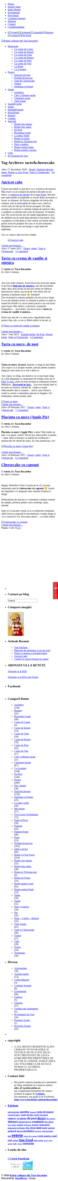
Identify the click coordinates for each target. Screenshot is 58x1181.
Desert (11, 72)
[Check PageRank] (18, 1158)
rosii (10, 1140)
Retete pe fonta (21, 138)
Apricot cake (12, 182)
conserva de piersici (20, 194)
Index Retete (14, 9)
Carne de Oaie (21, 733)
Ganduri (18, 1003)
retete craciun (21, 849)
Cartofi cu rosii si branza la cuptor (31, 659)
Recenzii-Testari (22, 1026)
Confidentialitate (16, 27)
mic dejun (31, 1128)
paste (44, 1128)
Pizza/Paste (13, 112)
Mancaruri (13, 46)
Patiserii (18, 826)
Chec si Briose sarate (24, 95)
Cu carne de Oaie (23, 55)
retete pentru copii (47, 1136)
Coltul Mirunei (21, 979)
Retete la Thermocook (25, 141)
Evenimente (14, 12)
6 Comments (21, 458)
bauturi (33, 1112)
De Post (18, 130)
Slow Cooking (21, 906)
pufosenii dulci (47, 1131)
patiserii (12, 1131)
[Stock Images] (16, 635)
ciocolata (43, 1115)
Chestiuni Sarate (22, 762)
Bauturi (11, 115)
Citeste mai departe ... (12, 245)
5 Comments (21, 251)
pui (9, 1136)
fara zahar (12, 1125)
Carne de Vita (21, 751)
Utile (10, 153)
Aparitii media (28, 334)
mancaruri (44, 1125)
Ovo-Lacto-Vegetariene (26, 814)
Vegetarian (19, 953)
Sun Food (41, 194)
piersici (20, 1131)
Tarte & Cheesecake (24, 80)
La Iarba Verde (21, 135)
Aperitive (19, 92)
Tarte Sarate (20, 924)
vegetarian (28, 1143)
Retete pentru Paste (24, 147)
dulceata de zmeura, (24, 285)
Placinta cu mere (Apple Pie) (25, 417)
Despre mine (14, 6)
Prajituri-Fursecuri (23, 78)
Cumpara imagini (16, 18)
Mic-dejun (19, 808)
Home (11, 4)
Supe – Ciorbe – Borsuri (26, 918)
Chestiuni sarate (22, 98)
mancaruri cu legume (16, 1128)
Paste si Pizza (21, 820)
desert (41, 1118)
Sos (16, 912)
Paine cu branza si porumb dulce (30, 653)
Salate (11, 106)
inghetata (27, 1125)
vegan (19, 1144)
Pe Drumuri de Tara (18, 155)
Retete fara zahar (22, 127)
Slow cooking (21, 144)
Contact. (40, 1093)
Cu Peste (18, 66)
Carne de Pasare (22, 739)
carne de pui (27, 1115)
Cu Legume (20, 69)
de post (32, 1118)
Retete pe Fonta (22, 878)
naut (39, 1127)
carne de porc (14, 1115)
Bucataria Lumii (22, 132)
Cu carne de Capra (23, 49)
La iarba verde (21, 803)
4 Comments (36, 337)
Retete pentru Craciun (25, 150)
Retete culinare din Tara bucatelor (28, 1175)
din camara (50, 1118)
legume (35, 1125)
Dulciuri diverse (22, 75)
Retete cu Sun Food (18, 172)
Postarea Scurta (22, 1020)
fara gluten (48, 1122)
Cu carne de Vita (22, 63)
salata (15, 1140)
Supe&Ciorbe (15, 104)
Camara (12, 118)
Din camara (20, 785)
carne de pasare (45, 1111)
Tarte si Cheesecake (39, 172)
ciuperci (12, 1118)
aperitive (24, 1111)
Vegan (17, 947)
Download (13, 15)
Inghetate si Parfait (23, 797)
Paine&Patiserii (15, 109)
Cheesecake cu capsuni (20, 465)
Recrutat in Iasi (21, 384)
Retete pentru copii (23, 883)
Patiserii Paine (21, 831)
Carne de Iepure (22, 728)
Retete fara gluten (23, 124)
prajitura (28, 1130)
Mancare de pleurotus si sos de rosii (32, 650)
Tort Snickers (21, 647)
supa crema (38, 1140)
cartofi (36, 1115)
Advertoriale (20, 968)
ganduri (20, 1125)
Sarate (11, 89)
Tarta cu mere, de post (19, 344)
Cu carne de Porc (23, 60)
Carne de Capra (22, 722)
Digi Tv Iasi (7, 381)
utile (15, 1144)
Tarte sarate (20, 101)
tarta (46, 1140)
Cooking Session (22, 985)
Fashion (18, 997)
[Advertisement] (29, 561)
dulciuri (13, 1121)
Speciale (12, 121)
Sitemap (12, 21)
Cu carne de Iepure (24, 52)
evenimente (38, 1121)
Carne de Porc (21, 745)
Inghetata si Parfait (23, 86)
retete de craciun (30, 1136)
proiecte (38, 1131)
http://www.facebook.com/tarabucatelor (36, 1099)
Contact (12, 24)
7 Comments (21, 410)
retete (4, 172)
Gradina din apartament (26, 1008)
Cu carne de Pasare (24, 57)
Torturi (17, 83)
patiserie (51, 1128)
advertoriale (13, 1112)
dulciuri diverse (24, 1122)
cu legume (22, 1118)
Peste (16, 837)
